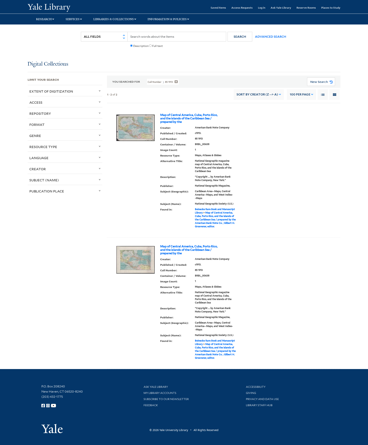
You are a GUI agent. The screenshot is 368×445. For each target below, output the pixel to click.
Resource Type (43, 146)
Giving (251, 392)
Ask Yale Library (281, 7)
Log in (261, 7)
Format (36, 124)
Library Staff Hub (259, 405)
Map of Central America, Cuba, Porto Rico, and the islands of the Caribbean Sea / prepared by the (189, 118)
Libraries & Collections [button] (113, 19)
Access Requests (242, 7)
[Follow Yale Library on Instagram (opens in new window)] (48, 405)
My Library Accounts (160, 392)
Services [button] (73, 19)
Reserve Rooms (306, 7)
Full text (157, 45)
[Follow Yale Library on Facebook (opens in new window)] (43, 405)
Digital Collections (48, 64)
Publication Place (46, 191)
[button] (240, 37)
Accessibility (255, 386)
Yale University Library (51, 7)
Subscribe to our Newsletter (166, 399)
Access (35, 102)
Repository (40, 113)
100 (300, 94)
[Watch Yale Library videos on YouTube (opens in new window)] (53, 405)
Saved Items (218, 7)
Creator (37, 169)
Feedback (151, 405)
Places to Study (330, 7)
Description (141, 45)
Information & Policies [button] (167, 19)
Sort (257, 94)
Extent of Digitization (51, 91)
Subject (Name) (44, 180)
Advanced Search (270, 36)
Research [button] (44, 19)
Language (38, 158)
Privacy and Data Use (262, 399)
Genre (35, 135)
